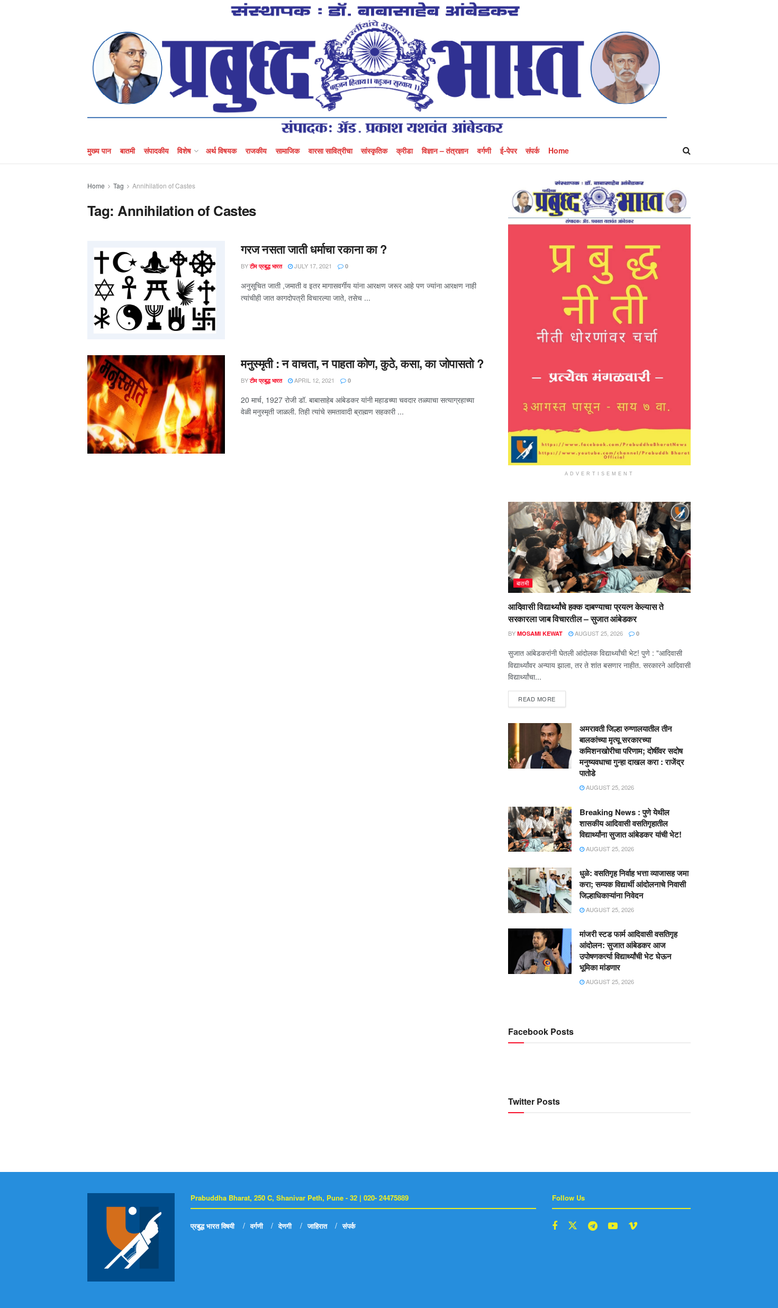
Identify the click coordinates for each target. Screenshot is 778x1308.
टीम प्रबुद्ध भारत (266, 266)
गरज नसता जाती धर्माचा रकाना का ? (313, 248)
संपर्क (532, 150)
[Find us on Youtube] (613, 1226)
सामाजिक (288, 150)
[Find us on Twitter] (572, 1226)
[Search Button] (687, 150)
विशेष (184, 150)
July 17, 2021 (312, 265)
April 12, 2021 (313, 380)
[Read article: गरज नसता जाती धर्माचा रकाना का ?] (156, 290)
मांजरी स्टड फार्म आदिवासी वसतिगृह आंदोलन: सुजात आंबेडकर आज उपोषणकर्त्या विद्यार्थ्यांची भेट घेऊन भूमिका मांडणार (628, 950)
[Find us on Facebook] (554, 1226)
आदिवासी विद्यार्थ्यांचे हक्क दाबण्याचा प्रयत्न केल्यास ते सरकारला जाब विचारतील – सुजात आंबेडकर (586, 612)
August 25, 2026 (598, 633)
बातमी (127, 150)
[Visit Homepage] (377, 68)
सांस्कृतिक (374, 150)
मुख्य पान (99, 150)
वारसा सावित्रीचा (330, 150)
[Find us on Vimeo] (633, 1226)
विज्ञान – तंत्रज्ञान (445, 150)
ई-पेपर (508, 150)
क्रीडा (404, 150)
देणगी (285, 1226)
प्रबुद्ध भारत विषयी (212, 1226)
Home (558, 150)
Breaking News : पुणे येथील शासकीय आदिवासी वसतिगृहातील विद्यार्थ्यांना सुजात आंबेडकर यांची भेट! (631, 823)
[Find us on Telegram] (593, 1226)
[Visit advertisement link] (599, 322)
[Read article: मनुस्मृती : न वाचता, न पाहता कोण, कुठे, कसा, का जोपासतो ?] (156, 404)
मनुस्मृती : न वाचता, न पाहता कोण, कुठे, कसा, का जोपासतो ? (362, 363)
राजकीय (256, 150)
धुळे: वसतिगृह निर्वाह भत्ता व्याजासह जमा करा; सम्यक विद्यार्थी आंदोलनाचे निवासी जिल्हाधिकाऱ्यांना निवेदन (634, 884)
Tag (118, 185)
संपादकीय (156, 150)
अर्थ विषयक (221, 150)
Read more (542, 697)
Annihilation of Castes (163, 185)
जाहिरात (317, 1226)
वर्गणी (484, 150)
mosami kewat (540, 633)
